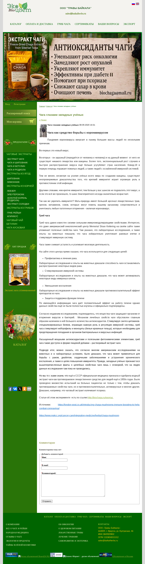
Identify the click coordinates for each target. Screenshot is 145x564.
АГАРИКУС (12, 216)
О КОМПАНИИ (12, 524)
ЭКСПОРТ (129, 24)
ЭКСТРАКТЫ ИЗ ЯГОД (18, 173)
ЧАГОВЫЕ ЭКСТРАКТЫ (19, 154)
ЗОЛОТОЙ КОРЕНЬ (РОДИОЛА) (17, 199)
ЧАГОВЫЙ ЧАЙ (15, 220)
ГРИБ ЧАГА (64, 24)
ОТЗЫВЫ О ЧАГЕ (14, 536)
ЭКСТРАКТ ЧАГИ (15, 159)
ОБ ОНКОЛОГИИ (66, 524)
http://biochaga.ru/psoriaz (101, 397)
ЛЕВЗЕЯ (11, 191)
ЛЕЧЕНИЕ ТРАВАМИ (68, 536)
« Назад (42, 120)
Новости (49, 106)
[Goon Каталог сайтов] (56, 556)
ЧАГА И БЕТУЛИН (16, 166)
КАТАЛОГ (16, 24)
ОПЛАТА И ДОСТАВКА (39, 24)
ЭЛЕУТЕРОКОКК (15, 194)
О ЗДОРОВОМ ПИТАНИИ (69, 528)
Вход (7, 104)
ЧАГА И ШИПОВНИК (17, 162)
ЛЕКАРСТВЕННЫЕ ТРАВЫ (70, 532)
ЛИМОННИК (13, 182)
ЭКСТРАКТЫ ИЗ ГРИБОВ (20, 208)
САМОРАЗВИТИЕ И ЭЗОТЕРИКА (73, 540)
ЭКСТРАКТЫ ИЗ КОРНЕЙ (20, 186)
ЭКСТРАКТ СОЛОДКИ (18, 204)
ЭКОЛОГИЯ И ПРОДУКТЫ (18, 540)
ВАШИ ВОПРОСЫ (108, 24)
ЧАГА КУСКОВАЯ (16, 227)
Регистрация (19, 104)
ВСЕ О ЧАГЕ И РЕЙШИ (16, 528)
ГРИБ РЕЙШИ (14, 213)
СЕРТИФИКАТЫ (84, 24)
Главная (42, 106)
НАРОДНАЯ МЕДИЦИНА (17, 532)
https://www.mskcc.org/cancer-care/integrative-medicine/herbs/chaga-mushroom (79, 415)
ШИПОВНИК (13, 178)
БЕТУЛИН (12, 224)
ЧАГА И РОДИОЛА (16, 169)
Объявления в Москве (122, 556)
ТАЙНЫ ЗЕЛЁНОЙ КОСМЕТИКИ (21, 545)
